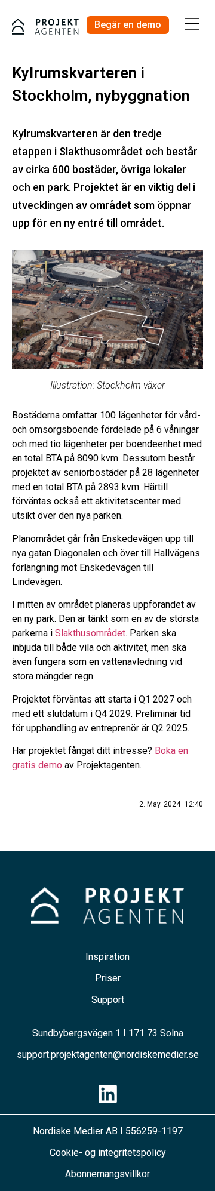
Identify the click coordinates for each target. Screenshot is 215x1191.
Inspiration (107, 956)
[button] (192, 25)
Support (107, 999)
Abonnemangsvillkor (107, 1174)
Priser (108, 978)
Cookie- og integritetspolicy (108, 1152)
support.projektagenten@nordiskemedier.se (108, 1054)
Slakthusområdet (90, 633)
